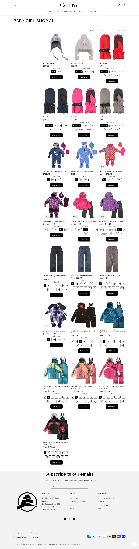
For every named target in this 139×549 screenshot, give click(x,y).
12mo (73, 229)
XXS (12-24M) (88, 71)
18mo (79, 229)
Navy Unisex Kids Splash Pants (81, 275)
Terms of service (64, 544)
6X (121, 233)
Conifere (21, 544)
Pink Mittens (75, 117)
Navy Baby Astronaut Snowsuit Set (55, 171)
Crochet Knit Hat (49, 63)
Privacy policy (53, 544)
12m (53, 179)
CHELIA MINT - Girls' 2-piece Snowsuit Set (56, 387)
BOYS (72, 509)
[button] (16, 5)
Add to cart (56, 77)
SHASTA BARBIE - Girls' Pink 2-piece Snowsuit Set (111, 387)
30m (66, 229)
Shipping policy (75, 544)
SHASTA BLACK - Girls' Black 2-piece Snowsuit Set (56, 443)
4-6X (53, 71)
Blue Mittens (47, 117)
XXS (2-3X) (104, 71)
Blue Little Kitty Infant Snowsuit (82, 171)
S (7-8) (121, 71)
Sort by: (93, 31)
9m (49, 179)
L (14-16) (116, 75)
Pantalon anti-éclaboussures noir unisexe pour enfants (54, 276)
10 (54, 289)
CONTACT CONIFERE (77, 502)
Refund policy (42, 544)
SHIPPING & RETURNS (106, 498)
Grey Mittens (103, 117)
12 (58, 289)
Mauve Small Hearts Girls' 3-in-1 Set (111, 221)
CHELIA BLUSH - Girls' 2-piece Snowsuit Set (81, 387)
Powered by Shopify (30, 544)
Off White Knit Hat (77, 63)
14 (62, 289)
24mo (85, 229)
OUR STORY (74, 498)
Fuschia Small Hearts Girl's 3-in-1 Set (84, 221)
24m (63, 179)
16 (66, 289)
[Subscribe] (85, 486)
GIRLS (72, 505)
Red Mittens (103, 63)
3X (86, 233)
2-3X (59, 71)
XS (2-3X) (79, 71)
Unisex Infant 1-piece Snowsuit (54, 331)
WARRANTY (102, 502)
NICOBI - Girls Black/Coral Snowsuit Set (83, 331)
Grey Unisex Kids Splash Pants (109, 275)
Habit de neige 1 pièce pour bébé (110, 171)
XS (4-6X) (113, 71)
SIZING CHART (103, 505)
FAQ (99, 509)
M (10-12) (108, 75)
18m (58, 179)
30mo (91, 229)
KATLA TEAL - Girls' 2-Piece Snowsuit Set (112, 331)
